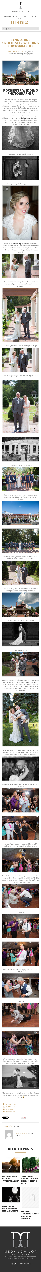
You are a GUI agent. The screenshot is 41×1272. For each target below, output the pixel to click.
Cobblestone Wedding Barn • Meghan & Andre (10, 1208)
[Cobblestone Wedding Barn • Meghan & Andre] (11, 1194)
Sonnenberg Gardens (20, 244)
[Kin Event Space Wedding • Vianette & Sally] (11, 1165)
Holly (10, 102)
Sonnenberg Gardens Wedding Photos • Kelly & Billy (29, 1179)
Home (9, 52)
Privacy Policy (26, 1263)
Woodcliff (25, 116)
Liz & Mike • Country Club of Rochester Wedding (30, 1215)
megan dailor (10, 1109)
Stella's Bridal (25, 118)
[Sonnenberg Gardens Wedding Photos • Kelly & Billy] (30, 1165)
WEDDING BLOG (19, 52)
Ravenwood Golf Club (28, 682)
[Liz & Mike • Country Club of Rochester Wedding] (30, 1197)
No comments (10, 1112)
